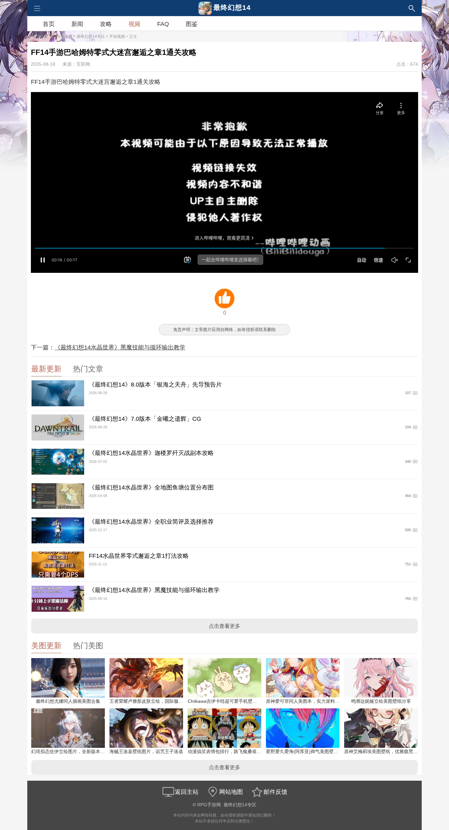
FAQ (163, 24)
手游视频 (117, 36)
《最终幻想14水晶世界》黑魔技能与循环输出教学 (120, 347)
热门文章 (88, 369)
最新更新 (46, 369)
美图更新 (46, 646)
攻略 (106, 24)
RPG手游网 (62, 36)
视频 (134, 24)
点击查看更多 (224, 626)
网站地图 (231, 792)
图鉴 (192, 24)
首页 (49, 24)
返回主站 (187, 792)
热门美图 (88, 646)
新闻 (77, 24)
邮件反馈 (275, 792)
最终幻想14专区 (91, 36)
